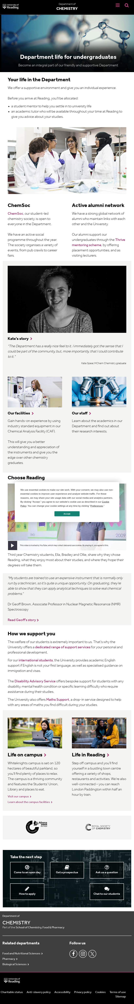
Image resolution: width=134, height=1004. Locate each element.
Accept (67, 514)
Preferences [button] (96, 505)
